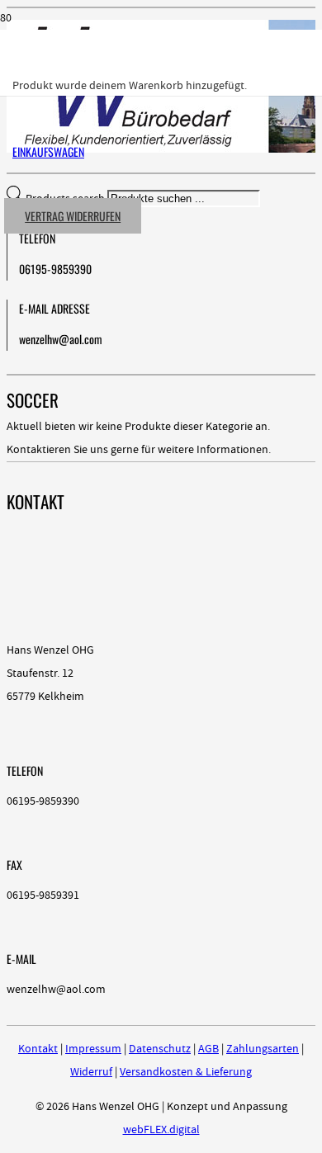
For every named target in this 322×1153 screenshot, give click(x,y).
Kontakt (38, 1049)
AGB (208, 1049)
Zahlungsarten (262, 1049)
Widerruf (91, 1072)
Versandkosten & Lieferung (186, 1072)
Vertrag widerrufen (73, 215)
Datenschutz (160, 1049)
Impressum (93, 1049)
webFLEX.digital (161, 1129)
